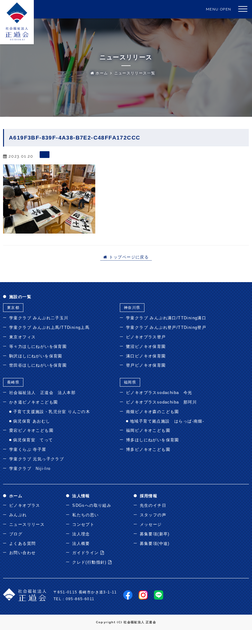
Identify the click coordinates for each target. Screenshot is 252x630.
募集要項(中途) (155, 543)
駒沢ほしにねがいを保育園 (35, 356)
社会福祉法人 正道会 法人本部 (42, 392)
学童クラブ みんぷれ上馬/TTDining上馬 (49, 327)
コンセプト (83, 524)
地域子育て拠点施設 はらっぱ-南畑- (167, 421)
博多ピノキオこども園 (148, 449)
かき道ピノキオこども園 (33, 402)
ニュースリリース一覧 (135, 73)
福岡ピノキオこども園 (148, 430)
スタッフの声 (153, 515)
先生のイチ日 (153, 505)
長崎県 (13, 382)
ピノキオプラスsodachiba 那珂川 (161, 402)
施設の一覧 (20, 297)
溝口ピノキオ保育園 (146, 356)
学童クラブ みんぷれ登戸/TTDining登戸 (166, 327)
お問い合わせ (22, 552)
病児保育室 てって (33, 440)
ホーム (101, 73)
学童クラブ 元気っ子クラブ (36, 459)
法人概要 (81, 543)
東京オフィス (22, 337)
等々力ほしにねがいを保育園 (38, 346)
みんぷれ (18, 515)
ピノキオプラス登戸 (146, 337)
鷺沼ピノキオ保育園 (146, 346)
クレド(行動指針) (90, 562)
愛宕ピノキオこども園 (31, 430)
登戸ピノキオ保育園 (146, 365)
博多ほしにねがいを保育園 (152, 440)
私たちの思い (85, 515)
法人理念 (81, 534)
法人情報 (81, 496)
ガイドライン (86, 552)
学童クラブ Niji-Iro (30, 468)
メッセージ (151, 524)
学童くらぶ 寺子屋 (27, 449)
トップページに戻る (128, 257)
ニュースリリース (27, 524)
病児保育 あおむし (31, 421)
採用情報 (149, 496)
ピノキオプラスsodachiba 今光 (159, 392)
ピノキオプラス (24, 505)
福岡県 (130, 382)
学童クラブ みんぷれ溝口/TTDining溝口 (166, 318)
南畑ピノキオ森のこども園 (152, 411)
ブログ (15, 534)
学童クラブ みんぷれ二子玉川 (39, 318)
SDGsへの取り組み (91, 505)
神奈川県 (132, 307)
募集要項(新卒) (155, 534)
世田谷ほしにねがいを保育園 (38, 365)
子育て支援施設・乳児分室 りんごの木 (51, 411)
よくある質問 (22, 543)
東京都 (13, 307)
